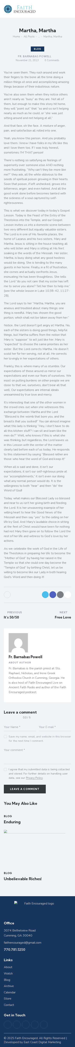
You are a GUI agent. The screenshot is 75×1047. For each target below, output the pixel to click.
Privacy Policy (34, 778)
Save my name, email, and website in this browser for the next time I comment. (40, 739)
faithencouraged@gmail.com (22, 943)
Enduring (12, 822)
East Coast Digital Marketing (42, 1042)
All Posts (29, 36)
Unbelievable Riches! (23, 879)
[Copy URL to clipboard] (67, 594)
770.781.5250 (14, 949)
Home (16, 36)
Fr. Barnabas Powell (25, 657)
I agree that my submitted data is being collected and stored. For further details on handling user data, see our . (39, 774)
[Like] (7, 594)
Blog (37, 49)
